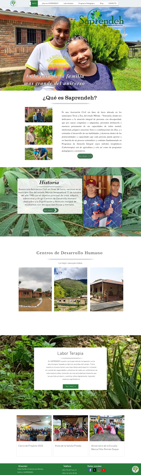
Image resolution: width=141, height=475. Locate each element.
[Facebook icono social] (90, 470)
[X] (94, 470)
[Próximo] (129, 49)
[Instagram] (99, 470)
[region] (35, 291)
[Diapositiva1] (68, 85)
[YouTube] (103, 470)
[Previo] (12, 49)
